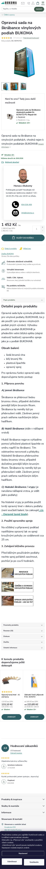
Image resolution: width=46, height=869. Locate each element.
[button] (33, 4)
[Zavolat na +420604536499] (28, 3)
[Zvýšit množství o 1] (42, 228)
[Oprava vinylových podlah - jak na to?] (17, 600)
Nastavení (23, 853)
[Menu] (43, 3)
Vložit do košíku (25, 238)
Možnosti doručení (12, 162)
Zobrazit (11, 717)
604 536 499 (26, 204)
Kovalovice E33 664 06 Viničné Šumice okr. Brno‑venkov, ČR (12, 830)
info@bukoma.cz (27, 213)
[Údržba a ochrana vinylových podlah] (17, 586)
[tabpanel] (11, 695)
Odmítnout (12, 861)
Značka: (7, 254)
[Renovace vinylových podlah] (17, 572)
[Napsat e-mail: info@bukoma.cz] (24, 3)
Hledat (39, 9)
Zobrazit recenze (16, 753)
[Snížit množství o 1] (42, 231)
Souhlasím (34, 862)
